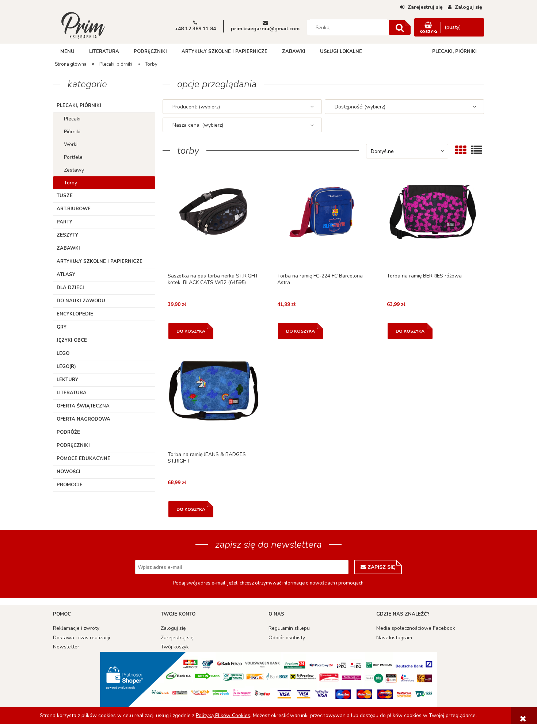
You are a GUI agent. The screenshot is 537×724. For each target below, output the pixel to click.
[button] (213, 222)
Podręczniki (73, 445)
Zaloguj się (173, 628)
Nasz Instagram (394, 637)
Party (64, 222)
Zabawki (68, 248)
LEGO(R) (66, 366)
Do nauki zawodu (81, 301)
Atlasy (66, 274)
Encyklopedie (75, 314)
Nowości (68, 471)
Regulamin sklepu (289, 628)
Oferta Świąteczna (83, 406)
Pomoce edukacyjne (83, 458)
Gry (61, 327)
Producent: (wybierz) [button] (196, 106)
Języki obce (72, 340)
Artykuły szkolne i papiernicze (99, 261)
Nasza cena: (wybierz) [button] (197, 125)
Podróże (68, 432)
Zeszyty (67, 235)
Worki (70, 144)
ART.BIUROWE (74, 209)
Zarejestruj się (177, 637)
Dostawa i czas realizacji (81, 637)
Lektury (67, 379)
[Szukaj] (400, 27)
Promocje (70, 485)
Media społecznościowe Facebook (415, 628)
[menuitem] (67, 51)
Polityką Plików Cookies (223, 715)
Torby (70, 182)
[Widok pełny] (476, 150)
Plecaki (72, 118)
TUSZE (65, 195)
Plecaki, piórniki (79, 105)
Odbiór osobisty (286, 637)
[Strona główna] (83, 25)
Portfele (73, 157)
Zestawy (74, 169)
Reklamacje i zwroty (76, 628)
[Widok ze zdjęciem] (460, 150)
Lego (63, 353)
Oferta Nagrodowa (83, 419)
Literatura (72, 393)
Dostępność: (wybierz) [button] (360, 106)
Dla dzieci (70, 287)
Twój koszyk (175, 646)
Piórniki (72, 131)
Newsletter (66, 646)
